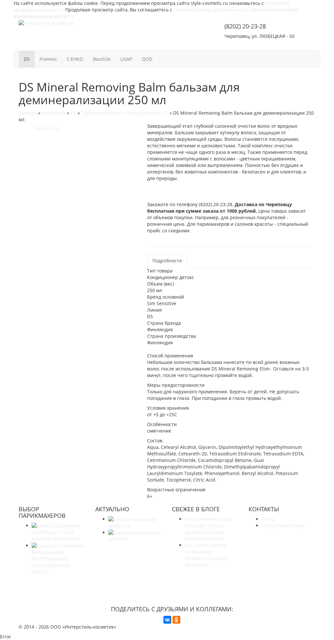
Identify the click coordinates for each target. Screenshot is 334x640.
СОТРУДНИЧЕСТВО (250, 45)
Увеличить (44, 128)
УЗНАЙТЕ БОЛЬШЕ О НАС (172, 584)
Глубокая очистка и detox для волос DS (124, 113)
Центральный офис (283, 525)
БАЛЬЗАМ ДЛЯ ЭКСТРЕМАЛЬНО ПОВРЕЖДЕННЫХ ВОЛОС (50, 562)
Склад (268, 519)
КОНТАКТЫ (298, 45)
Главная (28, 113)
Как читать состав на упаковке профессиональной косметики (207, 555)
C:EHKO (75, 59)
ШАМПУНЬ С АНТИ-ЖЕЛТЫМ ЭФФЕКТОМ (56, 535)
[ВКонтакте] (167, 620)
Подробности (167, 260)
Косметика (54, 113)
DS (27, 59)
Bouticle (102, 59)
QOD (147, 59)
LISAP (126, 59)
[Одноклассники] (176, 620)
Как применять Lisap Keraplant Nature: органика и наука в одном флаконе (208, 529)
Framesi (48, 59)
